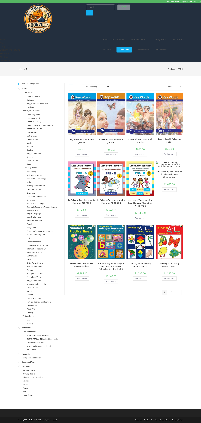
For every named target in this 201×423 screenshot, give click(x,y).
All (181, 86)
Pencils (25, 388)
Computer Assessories (32, 358)
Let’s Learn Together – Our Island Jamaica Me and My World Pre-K (140, 203)
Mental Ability (32, 139)
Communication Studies (36, 196)
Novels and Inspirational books (39, 346)
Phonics (30, 146)
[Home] (164, 69)
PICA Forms (31, 349)
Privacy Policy (177, 420)
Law (28, 320)
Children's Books (33, 96)
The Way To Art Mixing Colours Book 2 (140, 265)
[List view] (77, 86)
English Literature (34, 217)
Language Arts (32, 132)
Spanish (30, 164)
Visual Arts (31, 309)
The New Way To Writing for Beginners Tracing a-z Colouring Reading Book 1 (111, 266)
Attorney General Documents (38, 335)
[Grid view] (71, 86)
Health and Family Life (36, 234)
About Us (197, 1)
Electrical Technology (35, 203)
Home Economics (34, 241)
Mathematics (32, 136)
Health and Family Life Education (40, 125)
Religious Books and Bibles (37, 103)
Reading (30, 150)
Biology (30, 182)
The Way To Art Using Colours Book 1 (169, 265)
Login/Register (186, 1)
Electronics (25, 354)
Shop (2, 43)
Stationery (25, 366)
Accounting (31, 171)
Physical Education (34, 266)
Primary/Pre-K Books (31, 110)
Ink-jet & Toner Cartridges (33, 377)
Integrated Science (34, 252)
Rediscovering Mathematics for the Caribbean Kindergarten (169, 174)
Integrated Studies (34, 128)
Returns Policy (6, 53)
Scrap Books (28, 395)
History (30, 238)
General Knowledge (34, 121)
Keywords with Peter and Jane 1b (111, 141)
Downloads (26, 327)
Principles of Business (35, 277)
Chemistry (31, 193)
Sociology (30, 291)
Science (30, 157)
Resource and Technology (37, 284)
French (29, 224)
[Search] (89, 12)
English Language (34, 213)
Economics (31, 200)
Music (29, 143)
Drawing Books (29, 374)
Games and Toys (28, 362)
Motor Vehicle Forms (35, 342)
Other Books (28, 92)
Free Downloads (29, 331)
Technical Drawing (34, 298)
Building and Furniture (36, 185)
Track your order (172, 1)
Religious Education (35, 153)
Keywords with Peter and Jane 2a (140, 140)
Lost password (6, 46)
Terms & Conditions (162, 420)
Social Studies (32, 160)
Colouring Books (33, 114)
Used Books (31, 107)
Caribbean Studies (34, 189)
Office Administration (35, 263)
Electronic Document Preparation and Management (42, 208)
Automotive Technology (36, 179)
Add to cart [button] (82, 154)
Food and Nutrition (34, 220)
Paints (25, 384)
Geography (31, 227)
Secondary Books (30, 167)
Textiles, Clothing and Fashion (39, 302)
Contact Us (5, 60)
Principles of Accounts (35, 273)
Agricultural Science (34, 175)
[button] (50, 36)
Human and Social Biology (37, 245)
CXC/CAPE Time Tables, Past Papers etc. (42, 339)
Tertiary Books (28, 316)
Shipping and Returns (10, 50)
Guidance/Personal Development (40, 231)
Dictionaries (31, 100)
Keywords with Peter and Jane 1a (82, 141)
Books (24, 88)
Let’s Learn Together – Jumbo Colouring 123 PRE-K (82, 201)
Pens (25, 391)
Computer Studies (34, 118)
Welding (30, 312)
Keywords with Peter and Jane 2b (169, 140)
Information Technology (36, 249)
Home (2, 39)
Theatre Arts (32, 305)
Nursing (30, 323)
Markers (26, 381)
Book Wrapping (29, 370)
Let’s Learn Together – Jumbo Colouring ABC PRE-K (111, 201)
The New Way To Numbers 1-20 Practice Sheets (81, 265)
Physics (30, 270)
